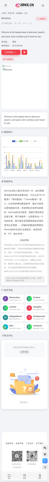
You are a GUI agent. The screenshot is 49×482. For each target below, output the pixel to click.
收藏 (43, 18)
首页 (4, 13)
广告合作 (29, 443)
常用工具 (11, 13)
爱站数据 (16, 199)
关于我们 (39, 443)
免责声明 (19, 443)
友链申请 (9, 443)
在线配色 (19, 13)
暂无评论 (8, 335)
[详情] (22, 298)
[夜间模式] (45, 467)
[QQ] (45, 454)
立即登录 (24, 351)
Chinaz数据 (30, 199)
